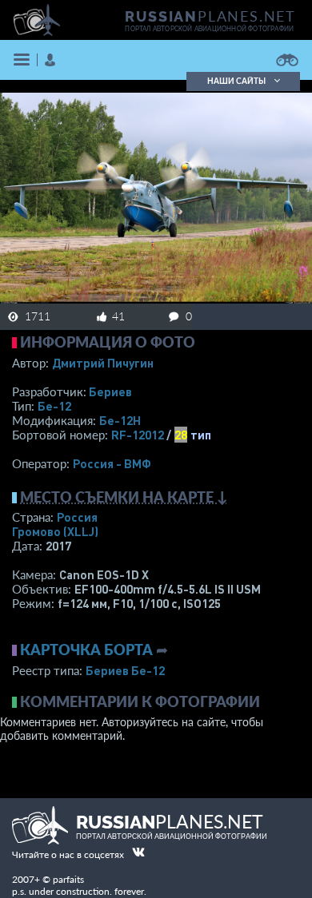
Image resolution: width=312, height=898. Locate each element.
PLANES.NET (210, 16)
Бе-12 (54, 406)
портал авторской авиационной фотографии (209, 29)
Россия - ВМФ (112, 463)
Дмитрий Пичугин (103, 363)
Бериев (110, 391)
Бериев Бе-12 (125, 670)
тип (200, 434)
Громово (55, 531)
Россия (77, 517)
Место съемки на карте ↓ (124, 497)
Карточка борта (86, 649)
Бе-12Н (120, 420)
